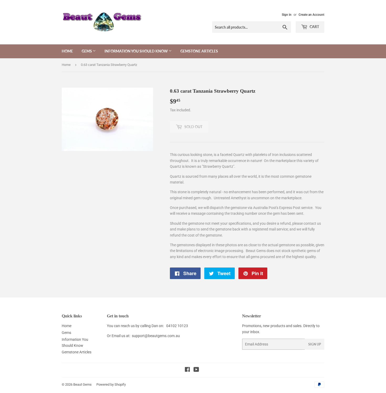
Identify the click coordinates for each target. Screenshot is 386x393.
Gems (87, 51)
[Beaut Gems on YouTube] (196, 370)
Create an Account (311, 15)
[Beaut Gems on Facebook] (187, 370)
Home (67, 51)
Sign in (286, 15)
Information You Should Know (137, 51)
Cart (314, 26)
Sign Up (314, 344)
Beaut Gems (82, 384)
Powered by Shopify (111, 384)
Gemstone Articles (199, 51)
